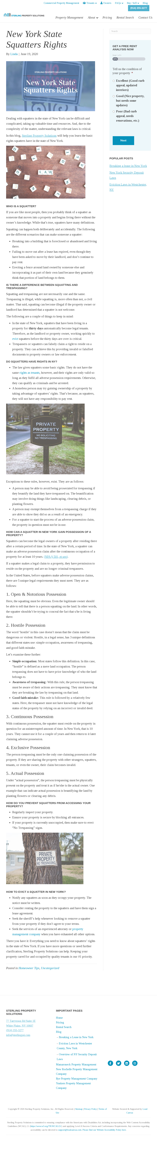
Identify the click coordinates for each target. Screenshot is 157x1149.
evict (15, 338)
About (91, 17)
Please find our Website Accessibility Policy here (104, 1130)
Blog (145, 3)
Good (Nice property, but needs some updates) (130, 100)
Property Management (69, 17)
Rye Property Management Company (76, 1078)
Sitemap (78, 1109)
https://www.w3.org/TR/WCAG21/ (46, 1126)
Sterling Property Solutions (39, 135)
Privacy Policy (90, 1109)
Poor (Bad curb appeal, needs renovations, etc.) (127, 116)
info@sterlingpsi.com (18, 1035)
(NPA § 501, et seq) (56, 556)
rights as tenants (29, 372)
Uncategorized (50, 968)
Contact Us (145, 17)
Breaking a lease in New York (128, 165)
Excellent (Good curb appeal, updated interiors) (130, 85)
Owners (107, 3)
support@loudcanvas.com (69, 1130)
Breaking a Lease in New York (76, 1037)
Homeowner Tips (29, 968)
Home (59, 1017)
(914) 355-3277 (138, 8)
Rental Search (125, 17)
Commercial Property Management (61, 3)
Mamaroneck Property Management (76, 1064)
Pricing (107, 17)
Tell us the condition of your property (127, 71)
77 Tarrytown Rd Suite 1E (21, 1020)
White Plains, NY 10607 (19, 1025)
